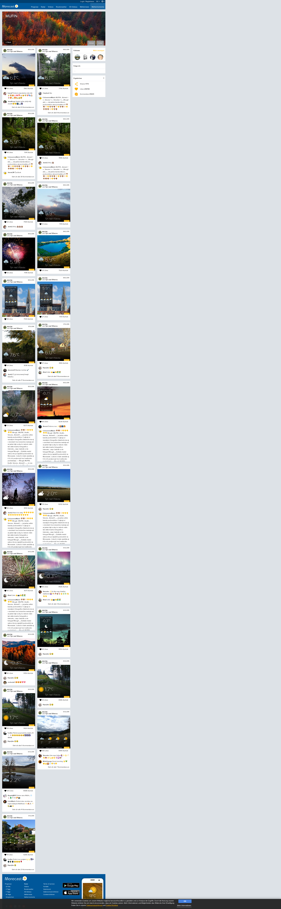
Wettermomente (98, 7)
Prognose (34, 7)
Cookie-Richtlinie (112, 905)
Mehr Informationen (184, 905)
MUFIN (9, 50)
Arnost (45, 426)
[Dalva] (100, 57)
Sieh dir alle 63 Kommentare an (23, 107)
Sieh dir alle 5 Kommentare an (23, 745)
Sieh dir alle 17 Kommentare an (23, 380)
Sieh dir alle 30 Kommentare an (23, 177)
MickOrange (47, 761)
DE (97, 1)
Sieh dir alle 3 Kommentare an (58, 604)
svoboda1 (11, 682)
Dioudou (46, 842)
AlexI (9, 595)
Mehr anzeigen (98, 50)
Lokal (100, 43)
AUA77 (45, 836)
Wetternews (84, 7)
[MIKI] (85, 57)
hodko (10, 733)
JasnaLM (11, 172)
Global (91, 43)
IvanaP (10, 93)
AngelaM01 (12, 795)
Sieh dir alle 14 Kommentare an (23, 809)
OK (185, 901)
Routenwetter (61, 7)
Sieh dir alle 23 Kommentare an (23, 869)
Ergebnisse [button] (78, 78)
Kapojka (11, 678)
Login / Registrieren (87, 1)
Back (9, 42)
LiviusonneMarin (14, 157)
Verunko (46, 591)
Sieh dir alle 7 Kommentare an (58, 767)
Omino (45, 864)
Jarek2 (10, 226)
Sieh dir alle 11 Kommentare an (58, 376)
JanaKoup (11, 101)
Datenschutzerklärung (94, 905)
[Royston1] (92, 57)
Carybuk (46, 93)
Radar (43, 7)
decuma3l (11, 370)
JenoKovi (11, 891)
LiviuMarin (12, 801)
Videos (50, 7)
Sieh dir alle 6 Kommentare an (23, 897)
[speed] (77, 57)
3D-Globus (73, 7)
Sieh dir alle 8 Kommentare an (58, 113)
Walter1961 (47, 814)
